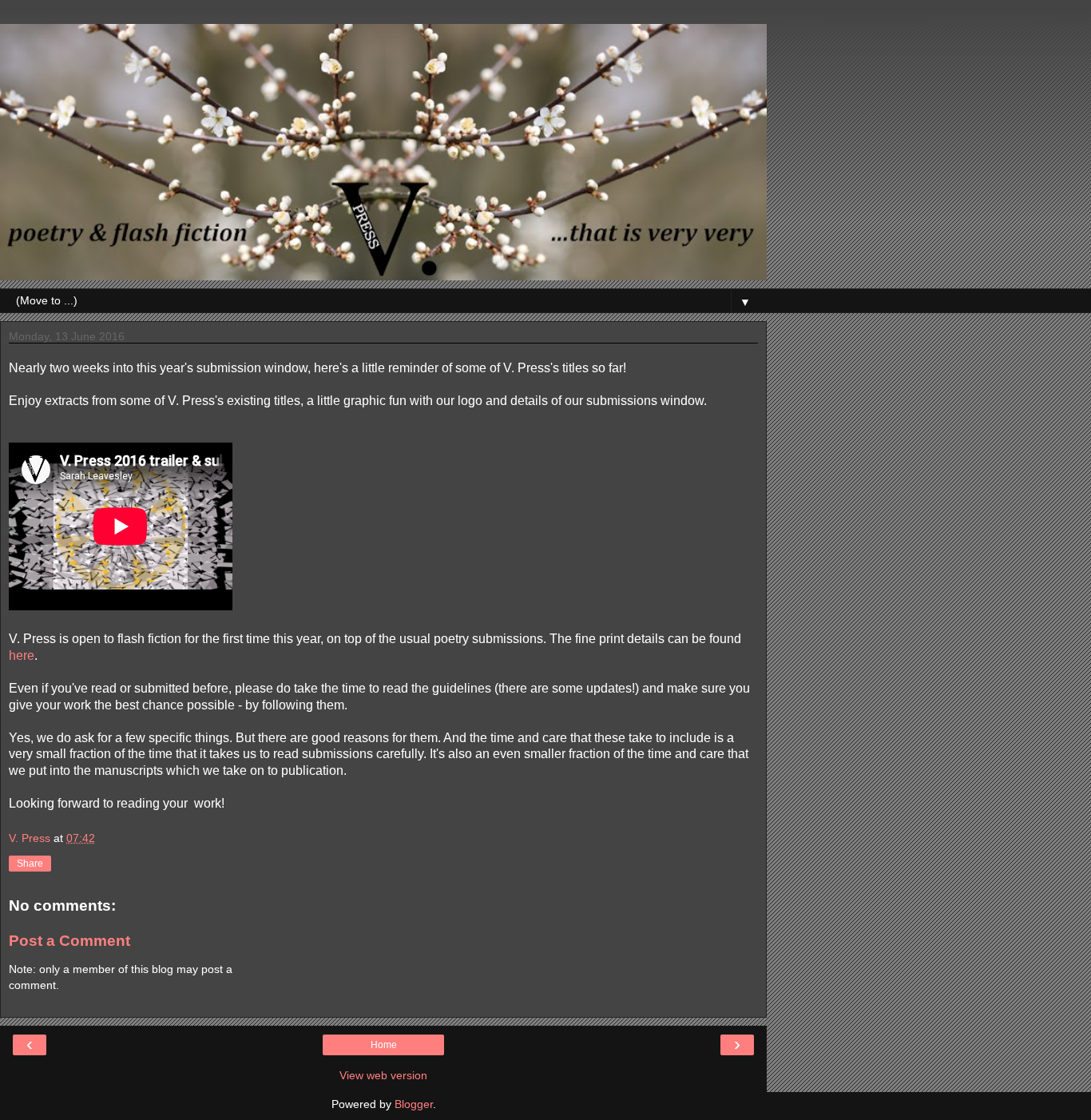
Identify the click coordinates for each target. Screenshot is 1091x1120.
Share (30, 863)
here (21, 655)
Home (384, 1044)
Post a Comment (69, 940)
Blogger (414, 1104)
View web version (383, 1075)
